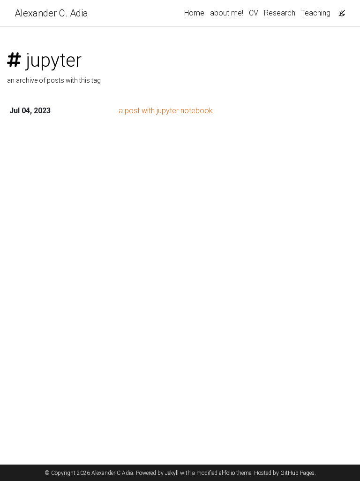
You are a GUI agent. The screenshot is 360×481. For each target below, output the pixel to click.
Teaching (315, 12)
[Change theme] (339, 10)
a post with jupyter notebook (166, 110)
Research (279, 12)
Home (194, 12)
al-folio (227, 473)
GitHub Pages (297, 473)
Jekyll (172, 473)
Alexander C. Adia (51, 13)
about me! (226, 12)
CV (253, 12)
